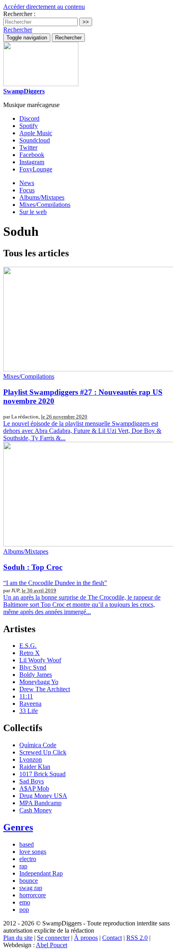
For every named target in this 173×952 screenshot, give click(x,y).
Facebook (31, 154)
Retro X (29, 652)
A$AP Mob (34, 788)
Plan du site (18, 937)
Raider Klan (34, 766)
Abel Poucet (51, 945)
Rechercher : (19, 13)
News (26, 182)
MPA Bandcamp (40, 803)
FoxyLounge (35, 169)
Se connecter (53, 937)
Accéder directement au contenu (44, 6)
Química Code (37, 745)
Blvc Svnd (32, 667)
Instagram (31, 162)
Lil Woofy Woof (40, 660)
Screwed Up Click (42, 752)
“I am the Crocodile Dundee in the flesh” (55, 582)
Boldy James (35, 674)
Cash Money (35, 810)
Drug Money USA (43, 795)
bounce (28, 880)
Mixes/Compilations (44, 204)
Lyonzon (30, 759)
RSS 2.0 (137, 937)
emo (24, 902)
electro (27, 858)
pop (24, 909)
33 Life (28, 710)
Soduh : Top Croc (32, 567)
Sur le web (33, 211)
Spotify (28, 125)
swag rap (30, 887)
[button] (17, 29)
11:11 (26, 696)
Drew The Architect (44, 689)
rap (23, 866)
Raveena (30, 703)
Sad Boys (31, 781)
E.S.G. (28, 645)
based (26, 844)
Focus (27, 190)
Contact (112, 937)
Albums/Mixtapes (41, 197)
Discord (29, 118)
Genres (18, 827)
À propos (86, 937)
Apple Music (35, 133)
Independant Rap (41, 873)
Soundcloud (34, 140)
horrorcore (32, 895)
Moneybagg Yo (38, 681)
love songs (32, 851)
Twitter (28, 147)
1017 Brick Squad (42, 774)
